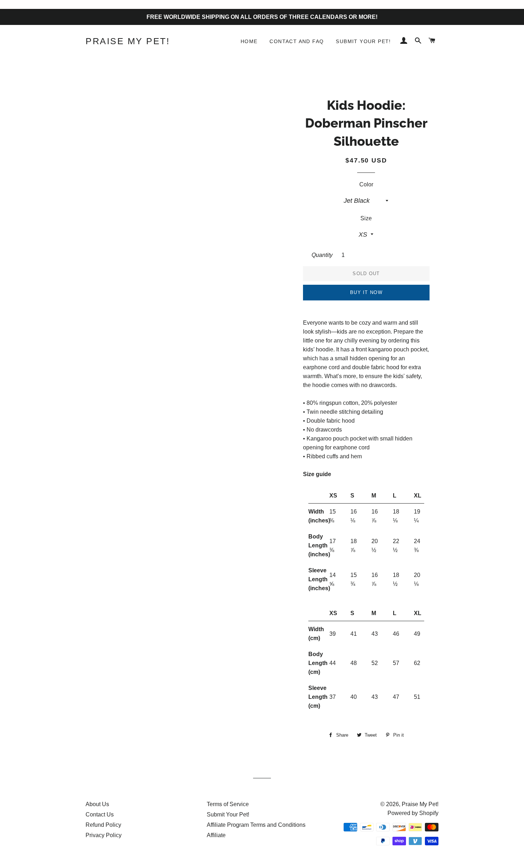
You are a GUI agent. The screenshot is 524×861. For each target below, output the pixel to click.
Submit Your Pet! (363, 41)
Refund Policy (103, 825)
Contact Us (100, 814)
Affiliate (216, 835)
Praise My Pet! (128, 41)
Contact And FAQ (296, 41)
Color (366, 184)
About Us (97, 804)
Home (249, 41)
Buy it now (366, 292)
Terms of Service (228, 804)
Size (366, 218)
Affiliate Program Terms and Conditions (256, 825)
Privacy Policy (104, 835)
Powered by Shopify (412, 813)
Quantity (322, 255)
